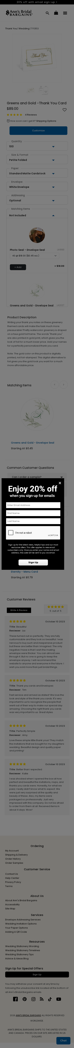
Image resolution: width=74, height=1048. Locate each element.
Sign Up (33, 562)
